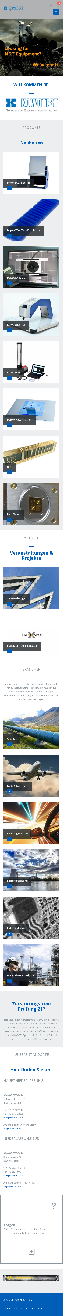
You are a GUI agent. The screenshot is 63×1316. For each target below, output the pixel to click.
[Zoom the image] (31, 1276)
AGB (8, 1308)
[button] (50, 5)
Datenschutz (21, 1308)
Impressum (37, 1308)
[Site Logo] (13, 9)
